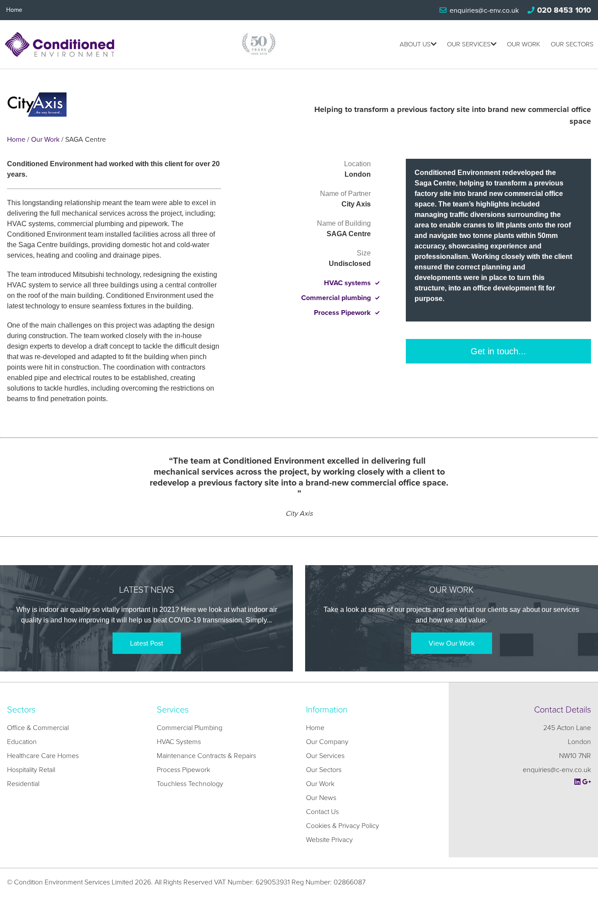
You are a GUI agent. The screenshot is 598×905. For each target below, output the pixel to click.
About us (415, 44)
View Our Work (452, 643)
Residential (23, 783)
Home (14, 10)
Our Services (469, 44)
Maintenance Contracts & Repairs (206, 755)
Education (22, 741)
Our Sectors (572, 44)
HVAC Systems (179, 741)
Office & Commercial (38, 727)
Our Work (523, 44)
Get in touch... (498, 351)
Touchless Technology (190, 783)
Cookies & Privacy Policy (342, 825)
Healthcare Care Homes (43, 755)
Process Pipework (183, 769)
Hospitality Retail (31, 769)
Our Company (327, 741)
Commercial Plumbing (189, 727)
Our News (321, 797)
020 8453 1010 (564, 10)
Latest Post (146, 643)
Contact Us (322, 811)
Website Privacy (329, 839)
